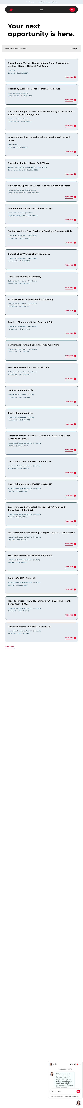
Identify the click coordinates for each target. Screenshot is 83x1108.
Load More (9, 647)
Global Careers (30, 2)
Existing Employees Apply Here (47, 2)
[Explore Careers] (72, 10)
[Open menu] (41, 9)
